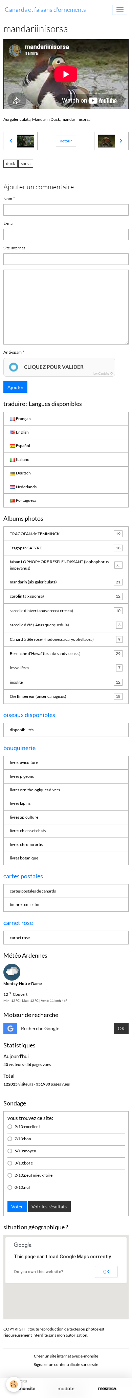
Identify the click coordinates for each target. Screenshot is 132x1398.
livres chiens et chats (28, 830)
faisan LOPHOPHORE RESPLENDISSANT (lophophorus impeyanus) (65, 564)
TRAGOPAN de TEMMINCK (65, 533)
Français (23, 418)
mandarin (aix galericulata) (65, 581)
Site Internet (14, 247)
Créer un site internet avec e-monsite (66, 1356)
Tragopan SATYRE (65, 547)
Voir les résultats (49, 1206)
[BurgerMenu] (119, 10)
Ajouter (15, 387)
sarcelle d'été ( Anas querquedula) (65, 624)
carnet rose (20, 937)
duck (10, 163)
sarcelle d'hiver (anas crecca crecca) (65, 610)
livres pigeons (22, 776)
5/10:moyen (25, 1150)
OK (121, 1028)
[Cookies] (13, 1384)
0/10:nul (22, 1187)
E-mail (9, 223)
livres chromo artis (26, 844)
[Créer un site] (25, 1388)
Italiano (22, 459)
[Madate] (66, 1388)
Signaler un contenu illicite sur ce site (66, 1364)
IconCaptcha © (103, 373)
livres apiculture (24, 817)
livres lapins (20, 803)
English (22, 432)
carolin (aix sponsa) (65, 596)
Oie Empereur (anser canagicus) (65, 696)
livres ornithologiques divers (35, 789)
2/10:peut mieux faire (33, 1175)
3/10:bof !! (24, 1163)
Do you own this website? (38, 1271)
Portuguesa (25, 500)
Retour (66, 140)
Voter (17, 1206)
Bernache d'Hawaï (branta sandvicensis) (65, 653)
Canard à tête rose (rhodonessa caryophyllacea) (65, 639)
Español (22, 445)
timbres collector (25, 904)
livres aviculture (24, 762)
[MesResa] (107, 1388)
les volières (65, 667)
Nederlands (26, 486)
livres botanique (24, 857)
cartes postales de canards (33, 891)
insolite (65, 682)
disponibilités (22, 729)
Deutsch (23, 472)
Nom (7, 198)
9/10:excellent (27, 1126)
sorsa (25, 163)
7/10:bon (23, 1138)
